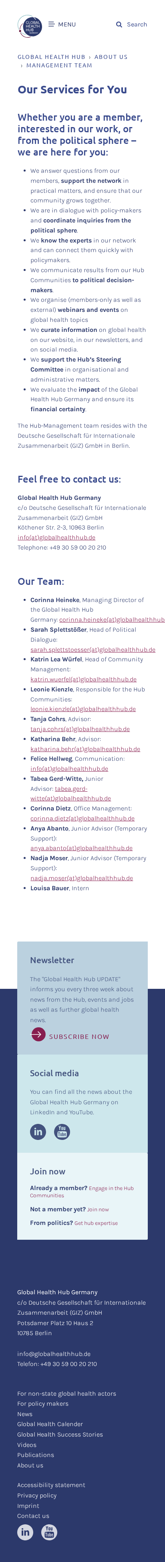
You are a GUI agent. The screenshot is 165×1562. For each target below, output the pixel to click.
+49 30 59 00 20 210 (68, 1364)
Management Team (59, 65)
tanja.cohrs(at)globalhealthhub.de (80, 729)
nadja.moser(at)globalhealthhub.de (81, 878)
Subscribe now (79, 1036)
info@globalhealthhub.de (54, 1354)
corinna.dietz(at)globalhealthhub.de (82, 818)
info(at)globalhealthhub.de (56, 537)
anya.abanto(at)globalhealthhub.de (81, 848)
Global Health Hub (52, 56)
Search (136, 24)
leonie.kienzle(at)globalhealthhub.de (83, 709)
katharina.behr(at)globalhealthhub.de (85, 749)
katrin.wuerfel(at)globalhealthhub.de (83, 679)
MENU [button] (65, 24)
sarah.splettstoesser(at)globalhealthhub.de (92, 649)
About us (111, 56)
